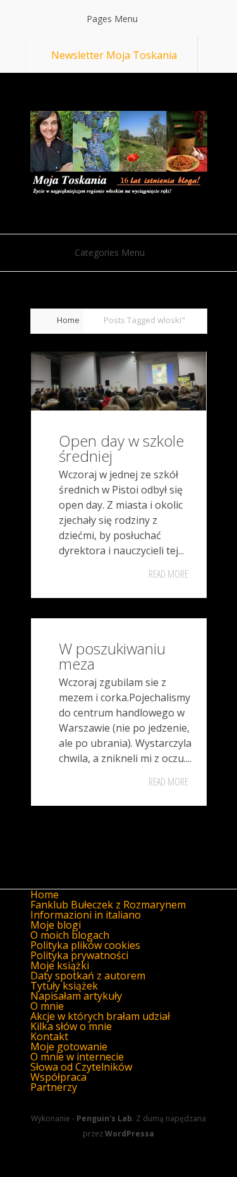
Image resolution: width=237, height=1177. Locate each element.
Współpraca (58, 1077)
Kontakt (49, 1036)
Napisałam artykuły (76, 996)
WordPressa (129, 1133)
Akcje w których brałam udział (100, 1016)
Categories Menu (110, 252)
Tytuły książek (64, 986)
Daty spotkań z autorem (87, 976)
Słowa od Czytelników (81, 1067)
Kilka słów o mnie (71, 1026)
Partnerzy (53, 1087)
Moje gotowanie (68, 1046)
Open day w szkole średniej (121, 448)
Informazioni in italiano (85, 915)
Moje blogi (55, 925)
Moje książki (59, 965)
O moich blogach (69, 935)
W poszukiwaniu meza (112, 656)
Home (68, 320)
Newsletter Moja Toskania (114, 55)
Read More (168, 574)
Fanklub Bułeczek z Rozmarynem (108, 905)
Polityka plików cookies (85, 945)
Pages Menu (112, 19)
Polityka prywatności (79, 955)
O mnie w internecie (77, 1057)
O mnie (47, 1006)
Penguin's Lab (104, 1118)
